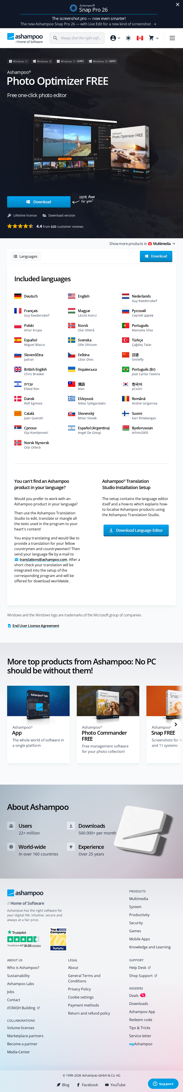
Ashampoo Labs (20, 983)
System (135, 906)
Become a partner (22, 1043)
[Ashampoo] (25, 892)
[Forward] (176, 724)
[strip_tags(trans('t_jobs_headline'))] (58, 939)
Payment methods (83, 1005)
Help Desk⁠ (137, 967)
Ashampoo (141, 1044)
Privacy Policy (79, 989)
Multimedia (138, 898)
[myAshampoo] (115, 38)
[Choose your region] (140, 38)
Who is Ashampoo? (23, 967)
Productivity (139, 914)
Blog (65, 1084)
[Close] (177, 4)
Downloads (138, 1003)
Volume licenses (20, 1027)
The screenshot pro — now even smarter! (89, 18)
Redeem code (140, 1019)
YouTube (117, 1084)
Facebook (90, 1084)
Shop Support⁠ (141, 975)
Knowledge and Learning (150, 947)
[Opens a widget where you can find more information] (163, 1084)
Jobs (10, 991)
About (73, 967)
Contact (13, 999)
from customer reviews (59, 226)
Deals (136, 995)
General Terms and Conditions (84, 978)
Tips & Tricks (139, 1027)
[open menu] (172, 38)
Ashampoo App (142, 1011)
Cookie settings (81, 997)
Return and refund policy (89, 1013)
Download (41, 201)
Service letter (140, 1035)
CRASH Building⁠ (21, 1007)
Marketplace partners (25, 1035)
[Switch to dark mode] (128, 38)
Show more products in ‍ (140, 243)
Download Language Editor (139, 530)
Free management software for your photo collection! (105, 749)
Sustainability (18, 975)
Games (135, 930)
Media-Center (18, 1051)
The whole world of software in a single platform (38, 743)
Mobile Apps (139, 939)
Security (136, 922)
